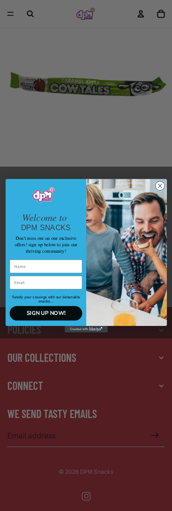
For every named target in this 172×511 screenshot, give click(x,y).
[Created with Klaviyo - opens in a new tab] (86, 329)
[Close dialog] (160, 186)
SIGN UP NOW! (45, 313)
